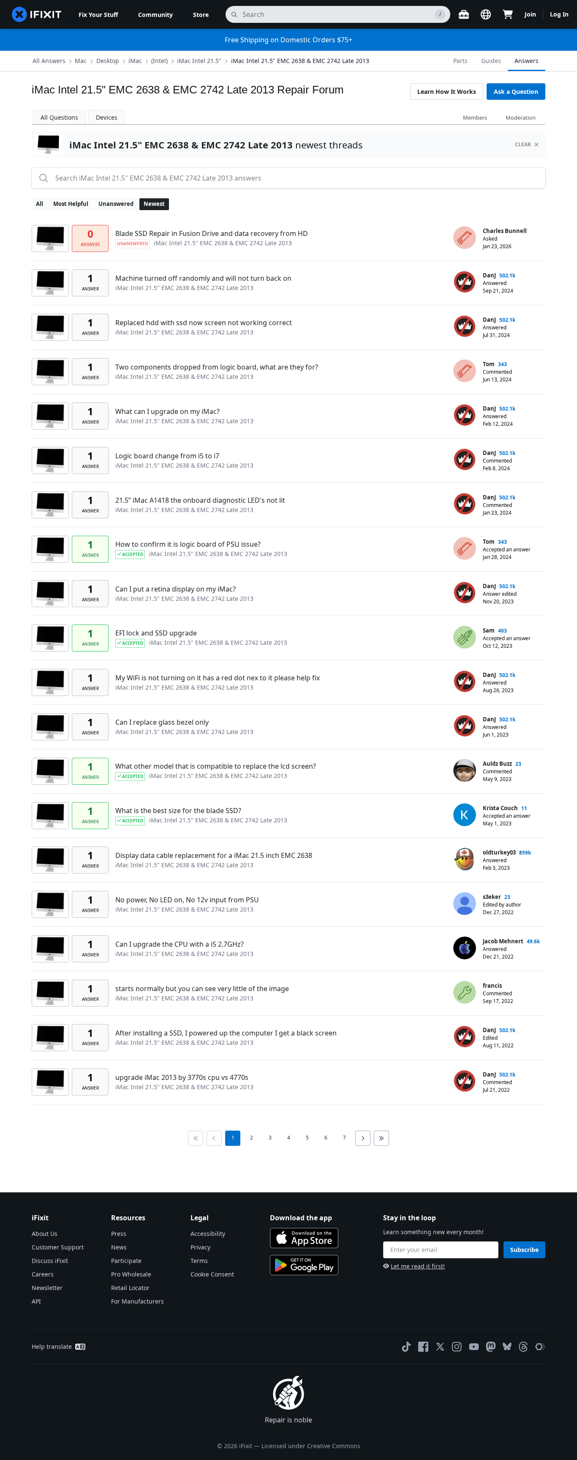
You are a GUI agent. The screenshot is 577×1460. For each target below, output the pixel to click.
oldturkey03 (499, 852)
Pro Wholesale (131, 1274)
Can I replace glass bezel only (162, 722)
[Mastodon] (491, 1347)
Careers (43, 1274)
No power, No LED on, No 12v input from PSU (187, 899)
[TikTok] (406, 1347)
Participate (126, 1261)
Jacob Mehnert (503, 941)
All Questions (59, 117)
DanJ (489, 275)
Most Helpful (70, 204)
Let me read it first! (418, 1266)
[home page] (37, 14)
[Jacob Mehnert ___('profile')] (464, 948)
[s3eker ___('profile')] (464, 903)
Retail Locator (130, 1288)
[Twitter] (440, 1347)
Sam (489, 630)
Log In (559, 14)
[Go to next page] (362, 1138)
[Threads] (523, 1347)
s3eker (492, 897)
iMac (135, 61)
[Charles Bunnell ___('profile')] (464, 237)
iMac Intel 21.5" (199, 61)
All (39, 204)
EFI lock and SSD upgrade (156, 633)
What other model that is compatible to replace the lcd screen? (215, 766)
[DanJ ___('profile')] (464, 282)
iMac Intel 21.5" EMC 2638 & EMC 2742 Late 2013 (300, 61)
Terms (199, 1261)
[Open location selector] (485, 14)
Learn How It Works (446, 92)
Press (118, 1234)
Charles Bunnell (505, 231)
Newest (154, 204)
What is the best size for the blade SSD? (178, 810)
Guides (491, 61)
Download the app (301, 1217)
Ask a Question (516, 92)
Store (201, 15)
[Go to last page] (381, 1138)
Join (530, 14)
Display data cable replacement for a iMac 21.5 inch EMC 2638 (213, 855)
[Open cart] (507, 14)
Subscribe (524, 1250)
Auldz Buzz (497, 763)
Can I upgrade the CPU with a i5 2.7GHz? (179, 944)
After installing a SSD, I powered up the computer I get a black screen (226, 1033)
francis (492, 985)
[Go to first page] (195, 1138)
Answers (526, 61)
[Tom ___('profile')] (464, 370)
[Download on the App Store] (304, 1238)
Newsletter (47, 1288)
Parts (460, 61)
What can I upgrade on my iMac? (167, 411)
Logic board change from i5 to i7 (167, 455)
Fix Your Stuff (98, 15)
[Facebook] (423, 1347)
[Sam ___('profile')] (464, 637)
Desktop (107, 61)
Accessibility (208, 1234)
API (36, 1301)
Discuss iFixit (50, 1261)
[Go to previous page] (214, 1138)
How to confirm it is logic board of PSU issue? (188, 544)
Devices (106, 117)
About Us (44, 1234)
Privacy (200, 1247)
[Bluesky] (507, 1346)
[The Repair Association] (540, 1347)
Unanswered (115, 204)
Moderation (521, 117)
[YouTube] (474, 1347)
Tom (489, 364)
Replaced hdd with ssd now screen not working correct (203, 322)
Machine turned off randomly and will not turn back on (203, 278)
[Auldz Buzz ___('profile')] (464, 770)
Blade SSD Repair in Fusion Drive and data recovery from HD (211, 233)
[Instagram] (457, 1347)
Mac (81, 61)
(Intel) (159, 61)
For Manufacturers (137, 1301)
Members (475, 117)
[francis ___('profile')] (464, 992)
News (119, 1247)
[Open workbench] (463, 14)
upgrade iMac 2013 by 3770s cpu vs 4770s (181, 1077)
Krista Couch (500, 808)
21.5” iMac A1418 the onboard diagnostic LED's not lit (200, 500)
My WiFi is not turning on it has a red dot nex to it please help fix (217, 677)
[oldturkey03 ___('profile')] (464, 859)
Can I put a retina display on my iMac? (175, 589)
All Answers (49, 61)
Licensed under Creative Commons (310, 1446)
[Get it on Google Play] (304, 1265)
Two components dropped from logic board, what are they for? (216, 367)
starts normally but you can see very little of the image (202, 988)
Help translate (52, 1346)
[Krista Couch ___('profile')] (464, 814)
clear (523, 144)
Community (155, 15)
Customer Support (58, 1247)
